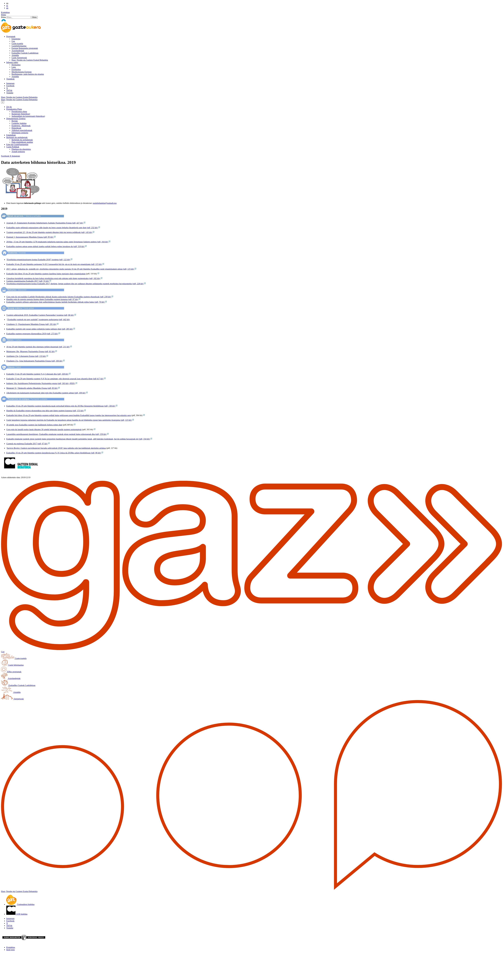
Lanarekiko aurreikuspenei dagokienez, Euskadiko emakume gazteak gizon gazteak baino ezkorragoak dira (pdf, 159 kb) (56, 434)
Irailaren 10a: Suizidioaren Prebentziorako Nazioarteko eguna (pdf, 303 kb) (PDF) (40, 383)
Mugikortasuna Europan (22, 72)
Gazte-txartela (17, 43)
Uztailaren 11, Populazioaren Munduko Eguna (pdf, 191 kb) (31, 324)
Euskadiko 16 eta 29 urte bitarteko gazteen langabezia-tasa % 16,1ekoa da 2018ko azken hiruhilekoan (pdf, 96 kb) (53, 453)
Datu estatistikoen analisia (22, 142)
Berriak (15, 121)
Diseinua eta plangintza (21, 149)
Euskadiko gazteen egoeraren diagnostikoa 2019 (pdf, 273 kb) (32, 334)
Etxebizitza (16, 69)
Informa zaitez (12, 62)
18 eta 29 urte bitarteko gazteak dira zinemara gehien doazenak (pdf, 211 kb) (38, 347)
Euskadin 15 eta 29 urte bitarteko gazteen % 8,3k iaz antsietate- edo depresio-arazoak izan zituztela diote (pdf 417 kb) (55, 379)
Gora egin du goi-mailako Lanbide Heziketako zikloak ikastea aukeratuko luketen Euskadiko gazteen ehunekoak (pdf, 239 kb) (58, 297)
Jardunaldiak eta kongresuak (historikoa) (28, 116)
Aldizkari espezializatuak (22, 130)
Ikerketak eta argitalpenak (22, 140)
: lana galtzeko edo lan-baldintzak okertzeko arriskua (56, 448)
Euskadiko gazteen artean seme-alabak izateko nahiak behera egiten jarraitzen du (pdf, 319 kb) (45, 246)
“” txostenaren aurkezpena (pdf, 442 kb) (38, 319)
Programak (10, 36)
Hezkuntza (16, 65)
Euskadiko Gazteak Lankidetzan (25, 53)
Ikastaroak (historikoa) (21, 114)
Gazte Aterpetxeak (19, 58)
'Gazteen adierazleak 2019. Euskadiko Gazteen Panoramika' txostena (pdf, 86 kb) (40, 315)
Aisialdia (15, 55)
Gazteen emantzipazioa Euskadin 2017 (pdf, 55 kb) (27, 281)
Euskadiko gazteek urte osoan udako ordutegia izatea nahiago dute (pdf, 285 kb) (39, 329)
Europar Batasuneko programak (25, 48)
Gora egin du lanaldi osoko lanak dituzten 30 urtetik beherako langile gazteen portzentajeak (44, 429)
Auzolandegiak (18, 50)
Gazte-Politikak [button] (12, 147)
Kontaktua (5, 12)
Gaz (13, 41)
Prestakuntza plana (19, 111)
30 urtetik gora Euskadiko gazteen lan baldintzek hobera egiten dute (34, 425)
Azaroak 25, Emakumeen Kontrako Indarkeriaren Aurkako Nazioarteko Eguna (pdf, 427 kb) (44, 223)
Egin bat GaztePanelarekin (17, 144)
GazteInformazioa (19, 46)
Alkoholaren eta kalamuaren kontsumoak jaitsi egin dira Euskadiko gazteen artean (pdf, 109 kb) (46, 393)
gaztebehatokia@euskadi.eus (105, 203)
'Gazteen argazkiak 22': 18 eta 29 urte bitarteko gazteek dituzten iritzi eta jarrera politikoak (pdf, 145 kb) (49, 232)
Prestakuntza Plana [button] (14, 109)
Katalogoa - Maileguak (21, 126)
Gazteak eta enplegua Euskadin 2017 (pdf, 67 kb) (27, 444)
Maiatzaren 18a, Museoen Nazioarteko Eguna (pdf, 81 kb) (30, 351)
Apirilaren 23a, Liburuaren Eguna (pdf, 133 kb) (26, 356)
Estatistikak (11, 135)
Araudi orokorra (18, 151)
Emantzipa (16, 39)
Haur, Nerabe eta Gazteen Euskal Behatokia (30, 60)
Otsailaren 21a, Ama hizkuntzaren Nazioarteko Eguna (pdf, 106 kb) (34, 361)
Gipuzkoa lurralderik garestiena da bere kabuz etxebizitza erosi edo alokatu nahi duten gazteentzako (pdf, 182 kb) (53, 278)
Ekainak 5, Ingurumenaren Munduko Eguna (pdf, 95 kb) (30, 237)
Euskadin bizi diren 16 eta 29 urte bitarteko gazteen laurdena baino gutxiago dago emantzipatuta (46, 274)
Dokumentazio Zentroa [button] (15, 118)
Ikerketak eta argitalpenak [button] (17, 137)
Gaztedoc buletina (19, 123)
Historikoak (16, 128)
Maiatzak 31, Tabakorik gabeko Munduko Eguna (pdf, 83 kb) (32, 388)
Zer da (9, 107)
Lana (14, 67)
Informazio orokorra (20, 133)
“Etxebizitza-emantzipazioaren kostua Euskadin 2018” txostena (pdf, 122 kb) (38, 259)
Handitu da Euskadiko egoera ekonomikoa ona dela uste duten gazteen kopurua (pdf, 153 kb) (45, 411)
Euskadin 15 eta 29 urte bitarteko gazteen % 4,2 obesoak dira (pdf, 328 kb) (37, 374)
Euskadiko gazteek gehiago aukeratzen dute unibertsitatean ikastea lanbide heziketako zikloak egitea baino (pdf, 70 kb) (55, 302)
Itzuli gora (10, 950)
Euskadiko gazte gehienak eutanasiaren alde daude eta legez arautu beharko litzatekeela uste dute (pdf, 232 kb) (52, 227)
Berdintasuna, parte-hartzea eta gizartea (28, 74)
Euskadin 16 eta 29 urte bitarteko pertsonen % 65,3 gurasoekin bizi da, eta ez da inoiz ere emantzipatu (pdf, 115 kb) (54, 264)
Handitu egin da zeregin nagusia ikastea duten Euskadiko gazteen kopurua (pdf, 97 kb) (42, 299)
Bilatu (3, 15)
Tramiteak (10, 79)
